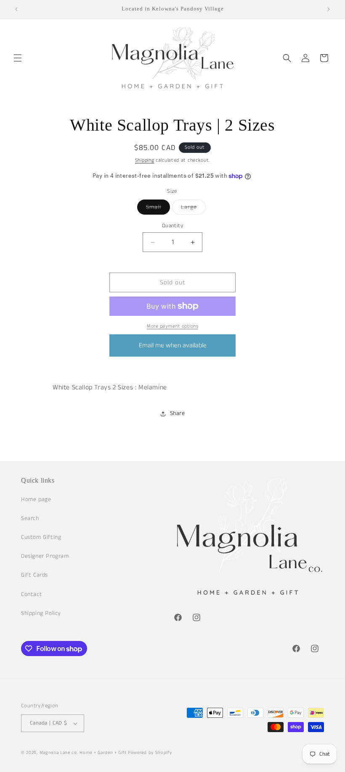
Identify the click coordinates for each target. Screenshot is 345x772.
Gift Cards (34, 575)
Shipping (144, 160)
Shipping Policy (41, 613)
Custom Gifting (41, 537)
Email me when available (173, 345)
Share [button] (177, 413)
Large (193, 208)
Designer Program (45, 556)
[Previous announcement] (16, 9)
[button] (17, 58)
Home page (36, 499)
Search (30, 518)
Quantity (172, 226)
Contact (31, 594)
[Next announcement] (328, 9)
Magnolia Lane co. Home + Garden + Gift (83, 752)
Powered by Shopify (150, 752)
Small (158, 208)
